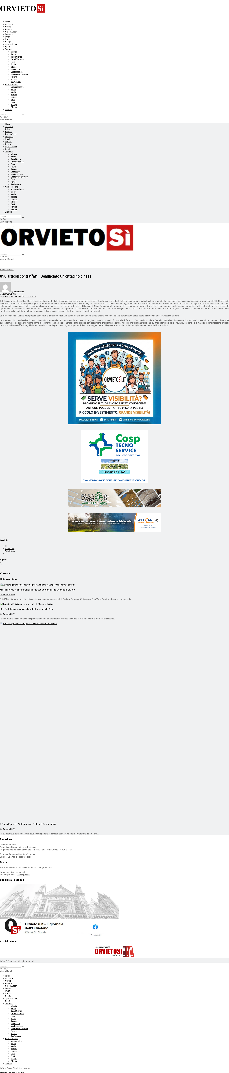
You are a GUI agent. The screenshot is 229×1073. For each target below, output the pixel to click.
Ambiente (9, 24)
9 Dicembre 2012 (8, 294)
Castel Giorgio (16, 57)
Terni (13, 102)
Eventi (7, 37)
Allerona (14, 52)
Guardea (14, 67)
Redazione (19, 291)
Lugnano (14, 97)
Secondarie (15, 296)
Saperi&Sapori (11, 32)
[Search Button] (23, 217)
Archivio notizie (29, 296)
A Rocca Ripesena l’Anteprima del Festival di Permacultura (28, 824)
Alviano (13, 89)
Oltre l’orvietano (11, 84)
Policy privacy (23, 874)
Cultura (8, 26)
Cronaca (8, 29)
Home (7, 21)
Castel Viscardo (17, 59)
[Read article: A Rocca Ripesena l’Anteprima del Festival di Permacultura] (114, 721)
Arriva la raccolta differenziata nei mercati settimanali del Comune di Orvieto (37, 589)
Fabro (13, 62)
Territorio (9, 49)
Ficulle (13, 64)
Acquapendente (17, 87)
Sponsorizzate (11, 44)
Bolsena (14, 94)
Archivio (8, 109)
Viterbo (14, 107)
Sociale (8, 42)
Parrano (14, 77)
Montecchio (15, 69)
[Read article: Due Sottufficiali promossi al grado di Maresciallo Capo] (114, 604)
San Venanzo (16, 82)
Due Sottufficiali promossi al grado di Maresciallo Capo (26, 609)
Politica (8, 39)
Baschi (13, 54)
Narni (13, 99)
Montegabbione (17, 72)
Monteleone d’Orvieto (19, 74)
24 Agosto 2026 (7, 594)
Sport (7, 47)
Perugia (14, 104)
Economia (9, 34)
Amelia (13, 92)
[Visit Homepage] (67, 251)
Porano (14, 79)
